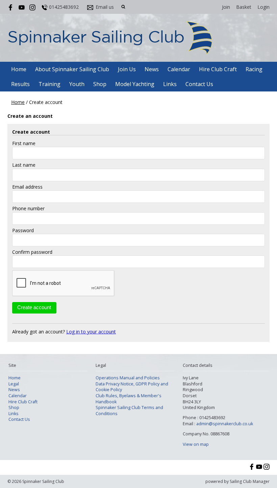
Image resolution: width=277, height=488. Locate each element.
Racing (254, 69)
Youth (76, 84)
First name (23, 143)
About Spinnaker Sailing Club (72, 69)
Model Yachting (134, 84)
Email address (27, 187)
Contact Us (199, 84)
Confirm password (32, 252)
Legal (13, 384)
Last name (23, 165)
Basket (243, 7)
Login (263, 7)
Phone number (28, 208)
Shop (99, 84)
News (152, 69)
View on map (196, 444)
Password (23, 230)
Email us (105, 7)
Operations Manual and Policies (128, 378)
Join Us (127, 69)
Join (226, 7)
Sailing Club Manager (250, 481)
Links (170, 84)
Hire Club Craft (218, 69)
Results (20, 84)
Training (49, 84)
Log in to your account (91, 331)
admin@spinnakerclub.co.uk (224, 424)
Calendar (179, 69)
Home (18, 69)
